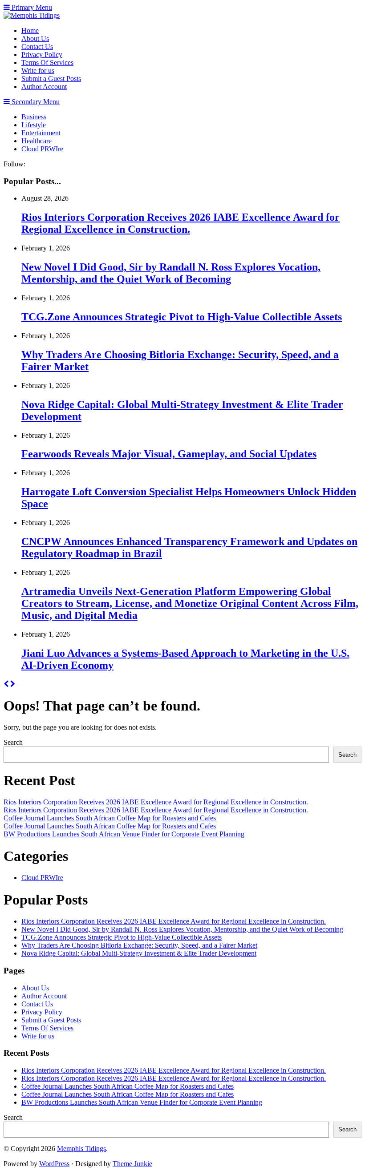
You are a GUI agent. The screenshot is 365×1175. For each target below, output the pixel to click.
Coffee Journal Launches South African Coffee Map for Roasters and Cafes (110, 818)
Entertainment (41, 133)
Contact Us (37, 46)
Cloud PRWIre (42, 149)
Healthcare (36, 141)
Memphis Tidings (81, 1148)
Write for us (37, 70)
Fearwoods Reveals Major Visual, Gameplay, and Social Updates (168, 454)
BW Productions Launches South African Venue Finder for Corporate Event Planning (124, 834)
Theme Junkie (132, 1163)
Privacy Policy (41, 54)
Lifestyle (33, 125)
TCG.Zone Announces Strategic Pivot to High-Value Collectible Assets (181, 317)
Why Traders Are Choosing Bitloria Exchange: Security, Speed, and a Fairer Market (139, 945)
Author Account (44, 86)
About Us (35, 38)
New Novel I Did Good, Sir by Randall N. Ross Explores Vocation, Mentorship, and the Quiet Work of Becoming (170, 273)
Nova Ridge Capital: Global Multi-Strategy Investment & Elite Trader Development (138, 953)
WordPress (54, 1163)
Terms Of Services (47, 62)
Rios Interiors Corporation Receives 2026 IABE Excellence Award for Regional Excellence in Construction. (180, 223)
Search (13, 742)
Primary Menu (31, 7)
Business (33, 117)
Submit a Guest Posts (51, 78)
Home (30, 30)
